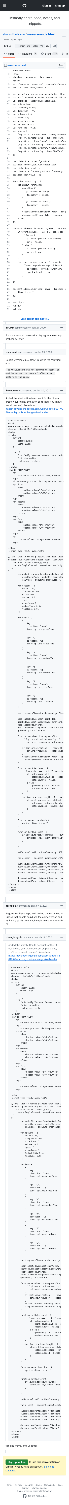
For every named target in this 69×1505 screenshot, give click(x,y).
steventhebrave (14, 34)
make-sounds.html (41, 34)
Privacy (18, 1485)
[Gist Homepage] (24, 6)
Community (49, 1485)
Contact (25, 1488)
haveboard (12, 390)
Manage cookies (39, 1488)
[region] (34, 190)
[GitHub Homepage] (25, 1496)
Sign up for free (16, 1462)
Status (39, 1485)
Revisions (29, 53)
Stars (51, 53)
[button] (48, 46)
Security (29, 1485)
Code (11, 53)
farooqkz (11, 905)
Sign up (60, 5)
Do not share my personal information (34, 1491)
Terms (9, 1485)
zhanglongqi (13, 937)
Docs (60, 1485)
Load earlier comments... (34, 318)
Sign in (46, 5)
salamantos (13, 352)
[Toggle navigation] (5, 5)
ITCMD (10, 327)
